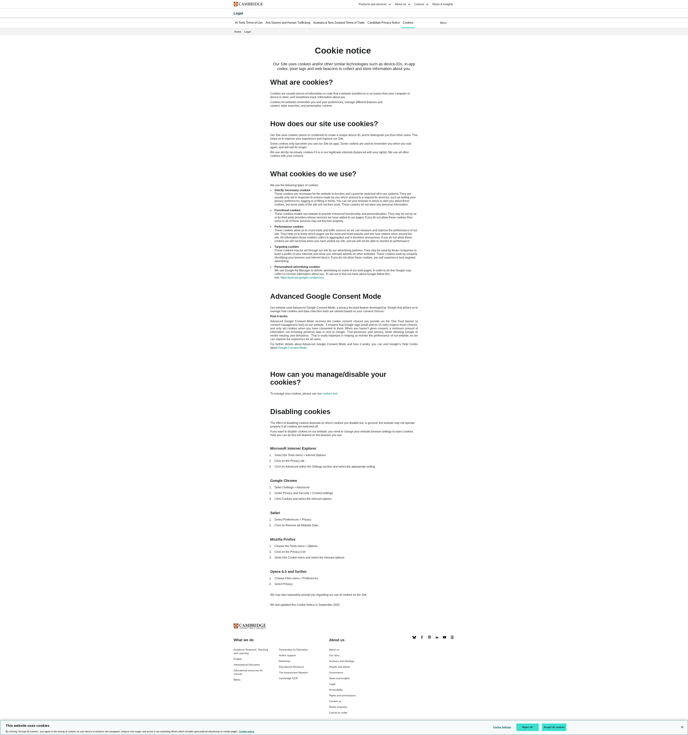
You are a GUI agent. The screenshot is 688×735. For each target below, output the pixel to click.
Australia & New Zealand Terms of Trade (339, 22)
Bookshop (284, 661)
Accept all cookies (554, 727)
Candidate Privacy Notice (383, 22)
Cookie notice (246, 731)
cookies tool (329, 393)
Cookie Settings (13, 622)
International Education (247, 664)
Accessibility (336, 689)
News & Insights (442, 4)
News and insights (339, 678)
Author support (287, 655)
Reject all (527, 727)
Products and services (373, 4)
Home (237, 31)
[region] (344, 727)
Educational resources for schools (248, 672)
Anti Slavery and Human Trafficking (288, 22)
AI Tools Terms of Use (249, 22)
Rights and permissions (342, 695)
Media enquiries (338, 706)
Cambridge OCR (288, 678)
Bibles (237, 679)
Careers (419, 4)
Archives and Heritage (341, 661)
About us (400, 4)
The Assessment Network (293, 672)
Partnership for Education (293, 649)
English (238, 658)
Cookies (408, 22)
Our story (334, 655)
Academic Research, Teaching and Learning (251, 651)
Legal (238, 13)
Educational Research (291, 666)
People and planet (339, 666)
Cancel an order (338, 712)
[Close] (682, 727)
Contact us (335, 701)
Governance (336, 672)
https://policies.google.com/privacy (302, 277)
